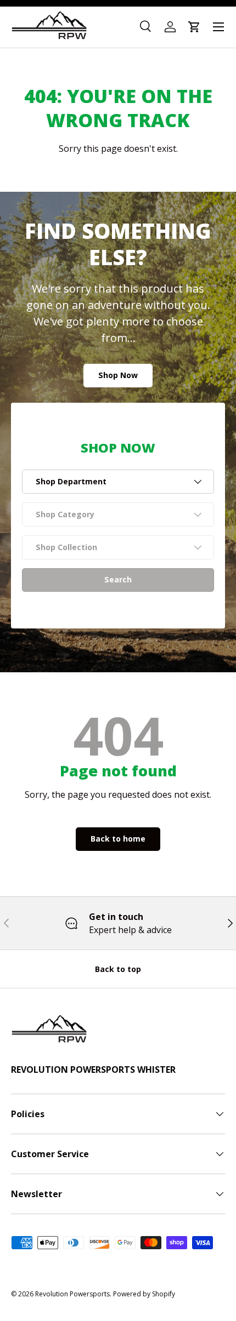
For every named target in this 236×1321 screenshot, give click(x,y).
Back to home (118, 838)
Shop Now (118, 375)
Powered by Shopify (144, 1294)
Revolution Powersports (72, 1294)
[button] (194, 27)
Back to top (118, 969)
